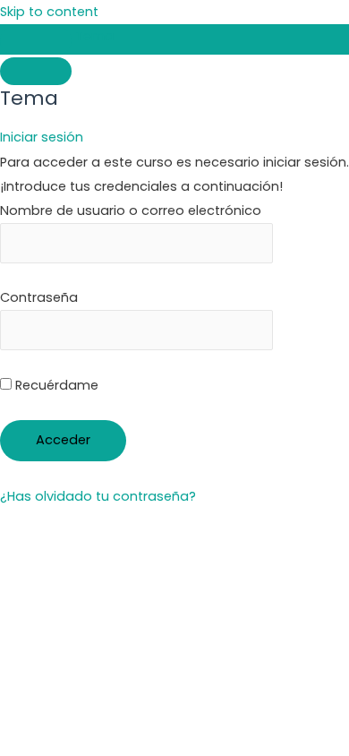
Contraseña (39, 297)
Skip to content (49, 12)
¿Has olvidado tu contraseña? (98, 496)
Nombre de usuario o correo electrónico (130, 210)
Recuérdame (55, 385)
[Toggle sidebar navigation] (36, 41)
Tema (94, 36)
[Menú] (36, 71)
